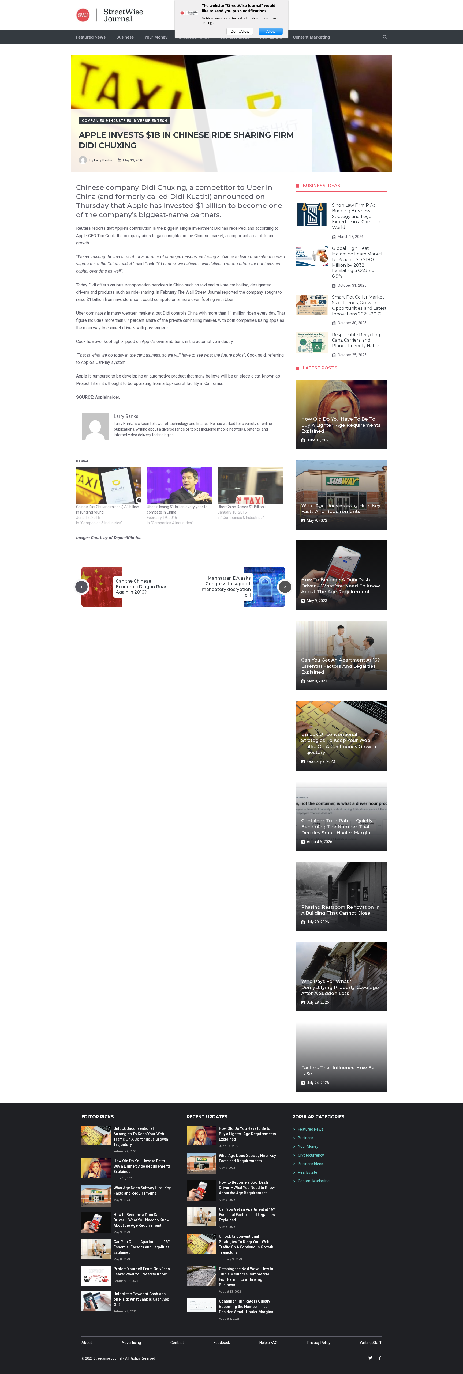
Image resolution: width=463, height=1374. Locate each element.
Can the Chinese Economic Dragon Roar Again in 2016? (141, 587)
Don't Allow (240, 31)
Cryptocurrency (311, 1155)
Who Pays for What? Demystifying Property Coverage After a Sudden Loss (340, 987)
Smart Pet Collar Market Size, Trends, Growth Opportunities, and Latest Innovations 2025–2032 (359, 305)
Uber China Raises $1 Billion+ (242, 507)
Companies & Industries (106, 121)
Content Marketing (311, 37)
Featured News (91, 37)
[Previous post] (81, 587)
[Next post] (285, 587)
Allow (270, 31)
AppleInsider (107, 397)
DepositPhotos (127, 537)
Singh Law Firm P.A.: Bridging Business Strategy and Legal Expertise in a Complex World (356, 216)
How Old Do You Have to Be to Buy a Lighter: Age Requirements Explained (340, 424)
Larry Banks (103, 160)
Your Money (156, 37)
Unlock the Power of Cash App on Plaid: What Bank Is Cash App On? (141, 1299)
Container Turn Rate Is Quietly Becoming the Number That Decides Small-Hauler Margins (337, 826)
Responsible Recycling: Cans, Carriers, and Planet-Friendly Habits (356, 340)
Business (125, 37)
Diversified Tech (150, 121)
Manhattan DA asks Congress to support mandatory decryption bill (226, 586)
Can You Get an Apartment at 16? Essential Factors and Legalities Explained (340, 665)
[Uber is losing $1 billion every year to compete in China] (179, 485)
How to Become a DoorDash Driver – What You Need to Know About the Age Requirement (340, 585)
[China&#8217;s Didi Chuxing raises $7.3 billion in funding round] (108, 485)
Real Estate (307, 1172)
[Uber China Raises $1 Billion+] (250, 485)
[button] (385, 37)
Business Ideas (310, 1164)
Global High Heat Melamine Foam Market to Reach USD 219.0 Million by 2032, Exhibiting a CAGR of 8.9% (357, 262)
